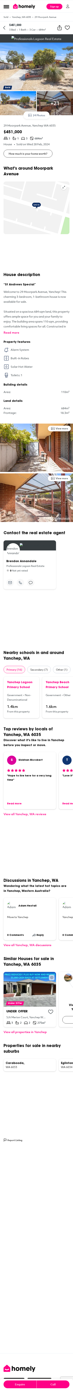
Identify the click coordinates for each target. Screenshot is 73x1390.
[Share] (59, 28)
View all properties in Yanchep (25, 1032)
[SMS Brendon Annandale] (30, 582)
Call (53, 1384)
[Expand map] (64, 187)
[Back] (4, 28)
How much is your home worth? (28, 153)
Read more (11, 332)
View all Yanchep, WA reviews (25, 814)
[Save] (67, 28)
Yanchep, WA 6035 (21, 17)
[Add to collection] (50, 1012)
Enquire (20, 1384)
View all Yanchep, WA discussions (27, 945)
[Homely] (36, 1368)
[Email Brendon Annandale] (10, 582)
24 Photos (39, 115)
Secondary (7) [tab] (39, 669)
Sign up (54, 6)
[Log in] (68, 6)
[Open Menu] (6, 6)
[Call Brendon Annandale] (20, 582)
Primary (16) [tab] (14, 669)
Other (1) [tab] (62, 669)
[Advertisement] (36, 253)
